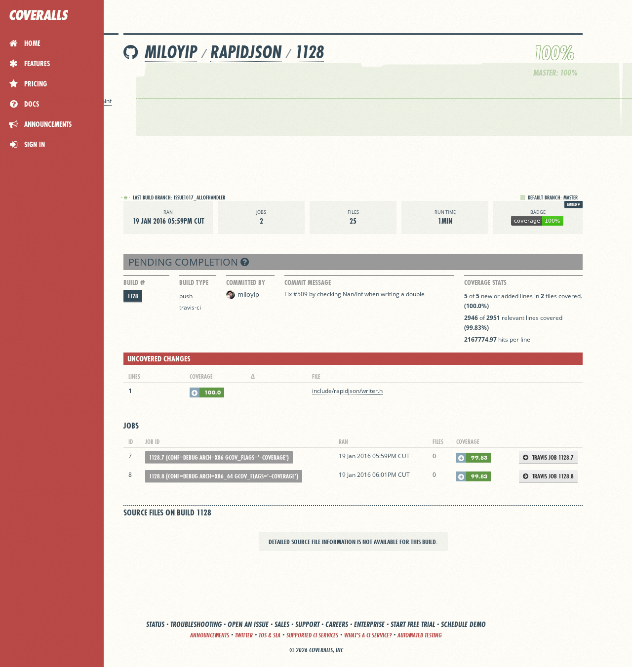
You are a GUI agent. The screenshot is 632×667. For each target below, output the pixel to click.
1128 (309, 52)
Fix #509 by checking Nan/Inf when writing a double (354, 294)
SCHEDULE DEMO (463, 624)
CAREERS (336, 624)
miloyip (171, 52)
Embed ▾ (573, 204)
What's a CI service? (368, 635)
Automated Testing (419, 635)
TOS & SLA (269, 635)
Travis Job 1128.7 (552, 457)
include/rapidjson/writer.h (347, 390)
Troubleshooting (196, 624)
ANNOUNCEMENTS (209, 635)
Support (307, 624)
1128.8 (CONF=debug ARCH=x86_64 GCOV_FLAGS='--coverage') (223, 476)
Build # (134, 282)
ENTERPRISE (369, 624)
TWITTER (244, 635)
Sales (282, 624)
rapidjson (245, 52)
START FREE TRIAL (413, 624)
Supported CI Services (312, 635)
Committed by (245, 282)
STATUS (155, 624)
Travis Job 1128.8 (552, 476)
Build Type (193, 282)
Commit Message (307, 282)
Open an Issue (248, 624)
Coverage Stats (485, 282)
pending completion (184, 262)
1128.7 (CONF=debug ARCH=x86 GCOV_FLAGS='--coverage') (219, 457)
